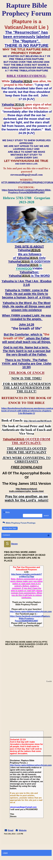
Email (10, 830)
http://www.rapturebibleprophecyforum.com (31, 611)
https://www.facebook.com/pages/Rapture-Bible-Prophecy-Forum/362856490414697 (30, 618)
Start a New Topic (9, 528)
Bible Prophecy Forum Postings (20, 523)
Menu (7, 512)
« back (5, 853)
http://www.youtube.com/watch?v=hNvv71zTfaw (26, 575)
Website (22, 830)
